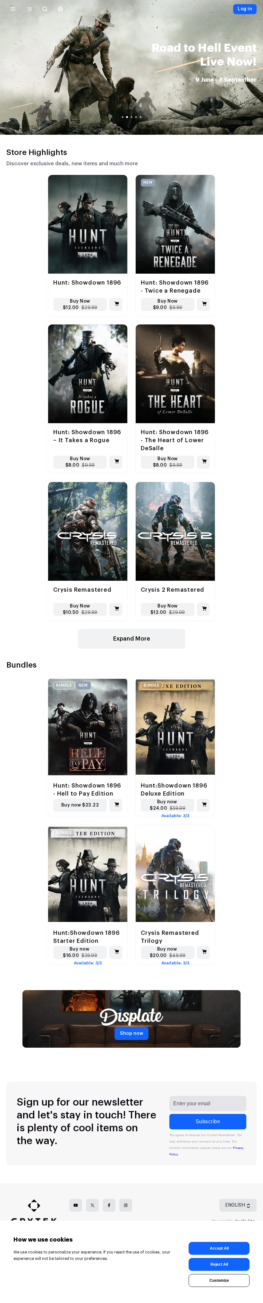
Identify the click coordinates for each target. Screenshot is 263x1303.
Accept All (219, 1248)
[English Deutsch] (60, 9)
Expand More (131, 639)
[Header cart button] (29, 9)
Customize (219, 1280)
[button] (209, 88)
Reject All (219, 1264)
